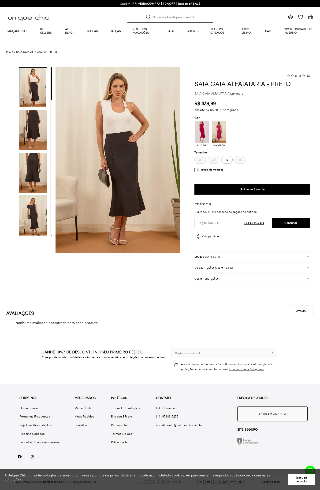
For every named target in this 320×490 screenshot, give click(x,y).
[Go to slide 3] (51, 151)
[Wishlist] (300, 17)
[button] (33, 87)
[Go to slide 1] (51, 83)
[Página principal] (29, 17)
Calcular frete (291, 223)
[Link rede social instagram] (31, 456)
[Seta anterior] (10, 74)
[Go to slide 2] (51, 117)
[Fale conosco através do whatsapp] (272, 414)
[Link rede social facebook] (19, 456)
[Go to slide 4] (51, 185)
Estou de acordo (301, 479)
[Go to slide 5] (51, 219)
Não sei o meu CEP (254, 222)
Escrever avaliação (302, 310)
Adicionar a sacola (252, 189)
